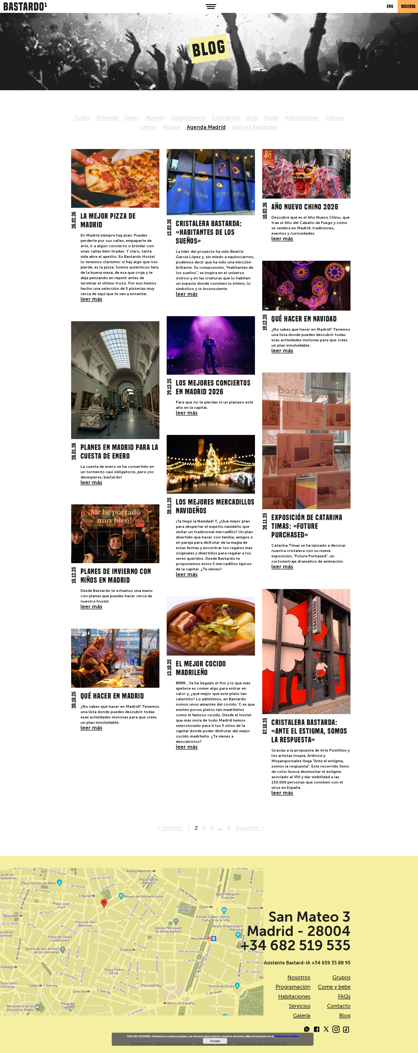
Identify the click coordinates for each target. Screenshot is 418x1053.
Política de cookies (287, 1036)
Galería (301, 1016)
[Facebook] (316, 1030)
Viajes (132, 117)
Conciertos (225, 117)
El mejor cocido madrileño (201, 668)
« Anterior (170, 828)
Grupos (341, 977)
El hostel (107, 117)
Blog (345, 1016)
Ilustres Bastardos (255, 127)
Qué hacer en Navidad (304, 318)
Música (171, 127)
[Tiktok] (345, 1030)
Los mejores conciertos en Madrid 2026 (213, 387)
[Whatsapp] (307, 1030)
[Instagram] (336, 1030)
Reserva (408, 6)
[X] (326, 1030)
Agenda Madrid (206, 127)
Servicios (299, 1006)
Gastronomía (188, 117)
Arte (252, 117)
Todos (82, 117)
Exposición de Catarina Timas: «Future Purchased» (306, 526)
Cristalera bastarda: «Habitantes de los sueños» (209, 232)
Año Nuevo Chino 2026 (304, 206)
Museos (155, 117)
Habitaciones (301, 117)
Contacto (339, 1006)
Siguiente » (249, 828)
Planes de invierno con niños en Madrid (116, 575)
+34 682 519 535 (295, 945)
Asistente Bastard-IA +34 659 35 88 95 (307, 963)
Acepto (215, 1041)
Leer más (91, 299)
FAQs (344, 996)
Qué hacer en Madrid (112, 696)
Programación (293, 987)
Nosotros (298, 977)
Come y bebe (334, 987)
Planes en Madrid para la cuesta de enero (119, 451)
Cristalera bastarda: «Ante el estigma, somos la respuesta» (309, 731)
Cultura (334, 117)
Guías (271, 117)
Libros (148, 127)
